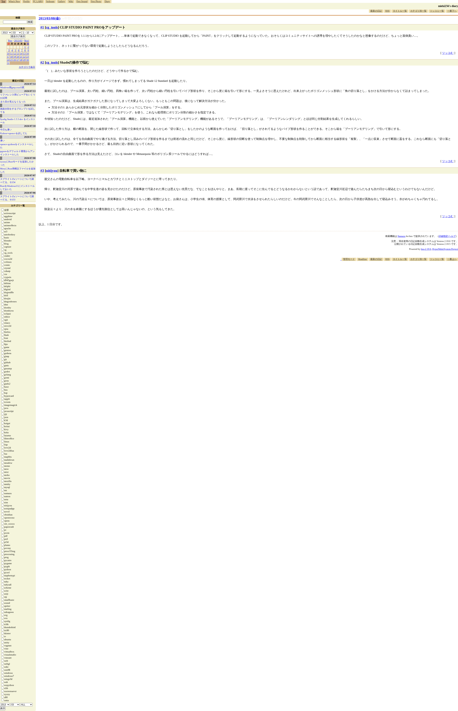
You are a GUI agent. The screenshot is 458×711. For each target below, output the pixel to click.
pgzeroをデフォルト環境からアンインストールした (17, 153)
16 (27, 53)
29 (24, 60)
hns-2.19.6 (426, 249)
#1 (42, 27)
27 (18, 60)
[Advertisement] (393, 272)
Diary (107, 1)
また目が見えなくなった (13, 101)
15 (24, 53)
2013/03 (18, 40)
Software (50, 1)
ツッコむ (448, 52)
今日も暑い (6, 129)
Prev (10, 40)
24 (8, 60)
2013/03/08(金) (49, 18)
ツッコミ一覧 (437, 10)
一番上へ (452, 259)
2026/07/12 (30, 105)
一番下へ (452, 10)
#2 (42, 62)
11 (11, 53)
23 (27, 56)
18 (11, 56)
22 (24, 56)
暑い (2, 140)
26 (14, 60)
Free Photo (96, 1)
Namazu (401, 236)
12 (14, 53)
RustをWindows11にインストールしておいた (17, 188)
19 (14, 56)
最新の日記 (376, 10)
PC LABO (38, 1)
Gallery (61, 1)
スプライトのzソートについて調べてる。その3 (17, 198)
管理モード (349, 259)
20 (18, 56)
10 (8, 53)
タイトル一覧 (400, 10)
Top (3, 1)
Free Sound (82, 1)
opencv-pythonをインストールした (17, 146)
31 (8, 63)
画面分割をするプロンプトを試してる (17, 110)
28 (21, 60)
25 (11, 60)
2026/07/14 (30, 84)
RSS (387, 10)
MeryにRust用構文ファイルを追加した (17, 170)
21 (21, 56)
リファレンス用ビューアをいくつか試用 (17, 96)
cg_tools (52, 27)
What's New (14, 1)
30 (27, 60)
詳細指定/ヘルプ (447, 236)
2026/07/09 (30, 137)
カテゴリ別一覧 (418, 10)
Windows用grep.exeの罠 (12, 87)
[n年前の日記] (71, 18)
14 (21, 53)
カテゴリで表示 (27, 67)
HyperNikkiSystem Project (445, 249)
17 (8, 56)
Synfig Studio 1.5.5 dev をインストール (17, 121)
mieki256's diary (448, 6)
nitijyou (51, 170)
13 (18, 53)
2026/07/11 (30, 115)
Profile (26, 1)
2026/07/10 (30, 126)
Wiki (71, 1)
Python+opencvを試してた (13, 133)
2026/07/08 (30, 158)
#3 (42, 170)
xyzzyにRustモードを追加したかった (17, 163)
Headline (362, 259)
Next (26, 40)
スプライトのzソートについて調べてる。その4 (17, 181)
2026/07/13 (30, 91)
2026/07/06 (30, 192)
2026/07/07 (30, 175)
